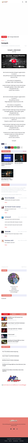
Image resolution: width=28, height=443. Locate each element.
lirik (5, 40)
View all (24, 151)
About (10, 441)
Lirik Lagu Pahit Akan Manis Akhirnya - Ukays (6, 179)
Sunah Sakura (18, 439)
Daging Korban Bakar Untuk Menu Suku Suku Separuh (13, 370)
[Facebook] (6, 147)
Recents (14, 314)
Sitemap (21, 441)
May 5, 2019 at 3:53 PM (22, 197)
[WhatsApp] (15, 147)
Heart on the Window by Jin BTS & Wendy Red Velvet (7, 164)
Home (2, 40)
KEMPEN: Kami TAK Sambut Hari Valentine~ (15, 318)
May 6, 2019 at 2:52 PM (22, 217)
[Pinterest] (12, 147)
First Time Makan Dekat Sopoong (10, 351)
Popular (6, 314)
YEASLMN (7, 231)
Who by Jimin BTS (19, 163)
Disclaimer (15, 441)
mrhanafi (8, 217)
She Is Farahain (10, 198)
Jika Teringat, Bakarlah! (13, 36)
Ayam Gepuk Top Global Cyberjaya (16, 323)
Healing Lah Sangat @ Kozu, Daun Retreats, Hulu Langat (16, 341)
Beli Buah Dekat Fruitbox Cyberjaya (10, 360)
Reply (6, 202)
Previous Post (5, 267)
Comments (22, 314)
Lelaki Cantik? (11, 334)
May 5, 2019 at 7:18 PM (23, 208)
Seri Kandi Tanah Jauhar (13, 207)
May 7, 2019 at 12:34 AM (22, 231)
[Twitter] (9, 147)
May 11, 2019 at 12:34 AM (22, 240)
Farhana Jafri (9, 240)
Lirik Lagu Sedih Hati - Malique (15, 328)
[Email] (18, 147)
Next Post (24, 267)
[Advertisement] (14, 19)
